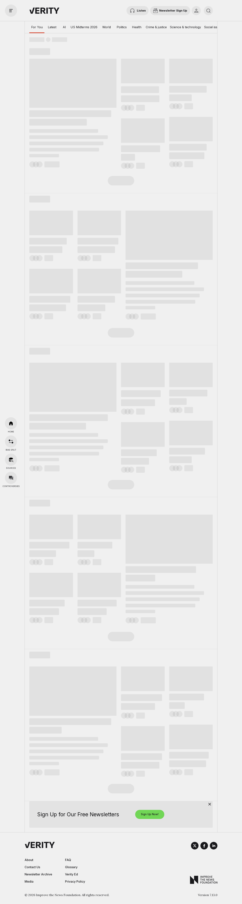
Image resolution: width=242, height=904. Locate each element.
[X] (195, 846)
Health (136, 27)
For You (37, 27)
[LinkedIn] (213, 846)
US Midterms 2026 (84, 27)
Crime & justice (156, 27)
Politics (122, 27)
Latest (52, 27)
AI (64, 27)
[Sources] (11, 460)
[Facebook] (204, 846)
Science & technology (185, 27)
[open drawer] (11, 11)
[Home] (11, 423)
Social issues (213, 27)
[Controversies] (11, 478)
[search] (208, 10)
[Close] (210, 804)
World (106, 27)
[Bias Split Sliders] (11, 441)
